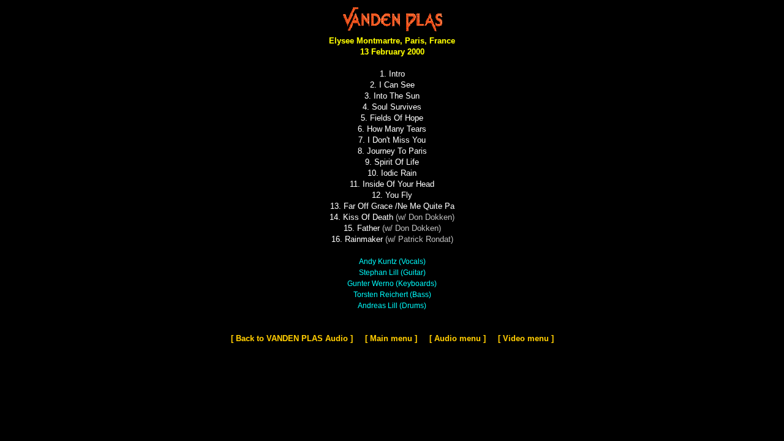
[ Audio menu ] (457, 338)
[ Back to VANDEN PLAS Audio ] (292, 338)
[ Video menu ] (526, 338)
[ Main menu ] (391, 338)
